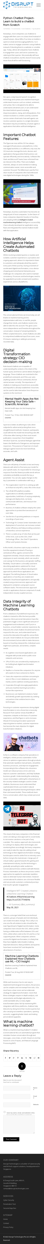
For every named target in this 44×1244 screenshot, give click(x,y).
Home (5, 1219)
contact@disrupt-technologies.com (16, 1188)
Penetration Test (9, 1204)
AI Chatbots (27, 29)
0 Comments (16, 29)
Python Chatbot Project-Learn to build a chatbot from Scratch (18, 21)
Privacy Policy (8, 1227)
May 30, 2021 (13, 907)
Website (36, 1104)
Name (35, 1089)
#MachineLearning (26, 896)
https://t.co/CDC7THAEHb (18, 899)
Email (35, 1097)
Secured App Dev (9, 1208)
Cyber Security (8, 1200)
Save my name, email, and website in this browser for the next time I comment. (21, 1114)
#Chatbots (11, 896)
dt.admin (37, 29)
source (8, 417)
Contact (6, 1223)
